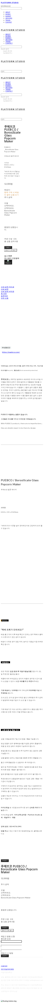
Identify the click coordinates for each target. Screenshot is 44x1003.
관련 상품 (4, 298)
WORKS (7, 14)
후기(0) (4, 294)
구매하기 (5, 860)
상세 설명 (4, 289)
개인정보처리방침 (7, 969)
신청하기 (5, 956)
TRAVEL (7, 20)
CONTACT (8, 22)
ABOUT (7, 12)
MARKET (8, 16)
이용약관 (4, 966)
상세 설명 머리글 (7, 287)
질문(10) (4, 296)
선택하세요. (9, 205)
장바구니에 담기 (7, 930)
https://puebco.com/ (11, 352)
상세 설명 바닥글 (7, 291)
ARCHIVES (8, 18)
